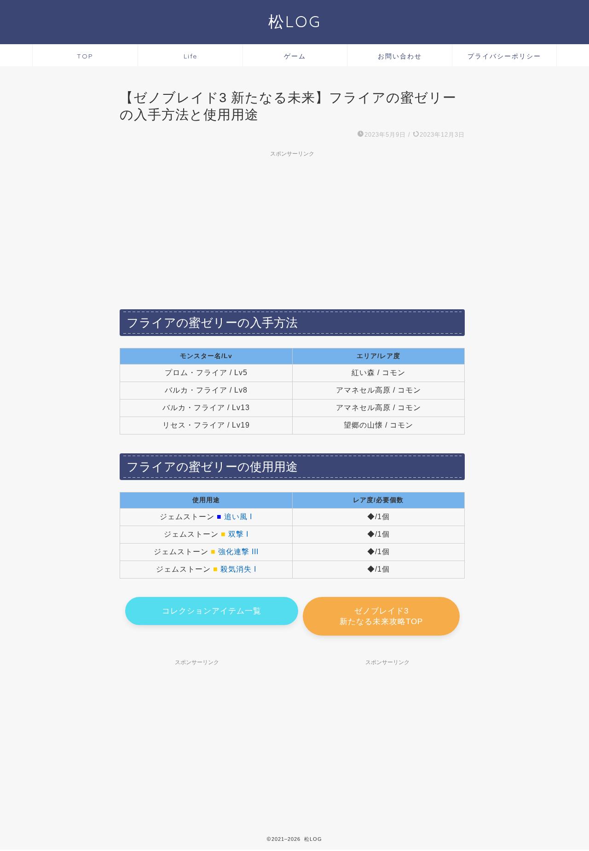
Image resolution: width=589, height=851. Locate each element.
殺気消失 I (238, 569)
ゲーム (295, 56)
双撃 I (238, 534)
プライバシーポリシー (504, 56)
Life (190, 56)
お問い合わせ (400, 56)
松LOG (294, 21)
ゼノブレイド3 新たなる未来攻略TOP (381, 616)
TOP (85, 56)
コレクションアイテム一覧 (211, 611)
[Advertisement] (292, 226)
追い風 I (238, 517)
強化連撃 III (238, 552)
